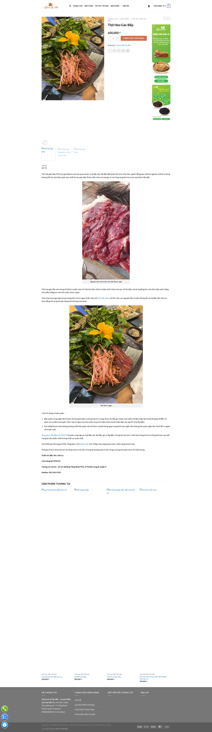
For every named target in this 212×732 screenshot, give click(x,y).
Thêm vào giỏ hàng (133, 38)
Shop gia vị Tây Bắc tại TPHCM (54, 435)
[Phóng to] (44, 142)
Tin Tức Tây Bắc (102, 6)
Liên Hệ (126, 6)
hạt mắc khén (103, 298)
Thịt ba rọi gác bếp (114, 677)
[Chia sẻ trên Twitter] (115, 51)
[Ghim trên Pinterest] (123, 51)
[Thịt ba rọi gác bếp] (122, 580)
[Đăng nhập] (149, 6)
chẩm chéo (84, 444)
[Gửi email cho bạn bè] (119, 51)
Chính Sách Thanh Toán (84, 709)
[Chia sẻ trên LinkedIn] (128, 51)
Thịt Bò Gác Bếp (80, 677)
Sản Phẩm (115, 6)
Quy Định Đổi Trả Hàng (84, 705)
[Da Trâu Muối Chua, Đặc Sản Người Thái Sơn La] (155, 580)
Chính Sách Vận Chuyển (85, 714)
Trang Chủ (77, 6)
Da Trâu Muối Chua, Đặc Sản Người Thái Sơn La (153, 678)
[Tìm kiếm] (70, 6)
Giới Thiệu (88, 6)
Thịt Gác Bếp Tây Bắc (123, 45)
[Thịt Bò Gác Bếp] (89, 580)
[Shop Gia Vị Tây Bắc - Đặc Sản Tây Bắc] (54, 6)
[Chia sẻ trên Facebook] (110, 51)
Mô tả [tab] (44, 168)
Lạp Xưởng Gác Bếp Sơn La (52, 677)
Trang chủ (113, 19)
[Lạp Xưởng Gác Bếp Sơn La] (57, 580)
